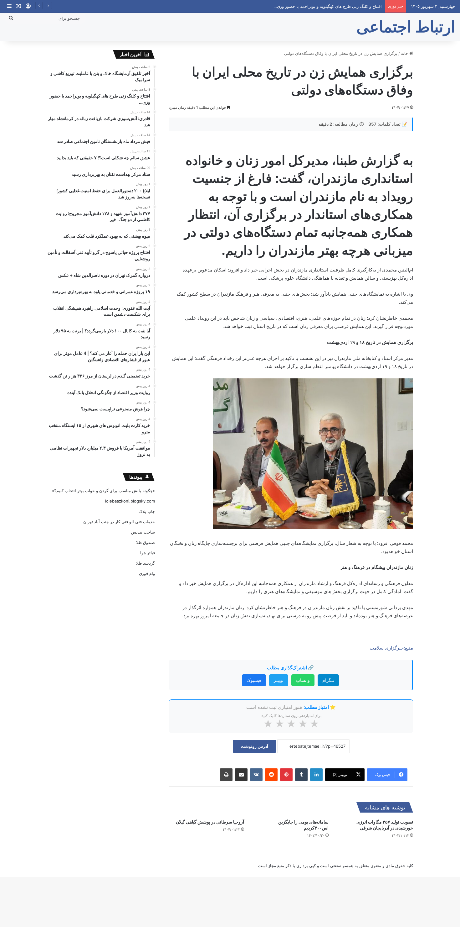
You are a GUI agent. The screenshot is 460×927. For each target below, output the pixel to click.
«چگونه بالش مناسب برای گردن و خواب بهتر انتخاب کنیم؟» (103, 490)
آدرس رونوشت (254, 746)
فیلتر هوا (147, 552)
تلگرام (328, 680)
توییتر (279, 680)
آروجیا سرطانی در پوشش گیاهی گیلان (210, 821)
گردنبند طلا (145, 563)
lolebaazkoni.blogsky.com (130, 500)
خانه (405, 53)
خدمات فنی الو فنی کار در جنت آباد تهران (119, 521)
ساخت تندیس (143, 532)
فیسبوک (254, 680)
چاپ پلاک (147, 511)
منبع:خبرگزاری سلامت (391, 648)
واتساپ (303, 680)
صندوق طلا (145, 542)
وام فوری (147, 573)
